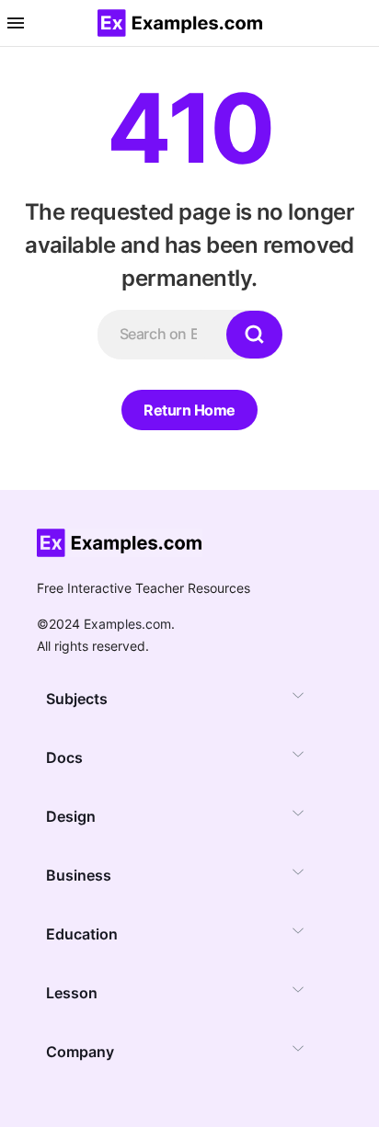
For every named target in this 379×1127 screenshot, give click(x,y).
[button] (16, 23)
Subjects (77, 698)
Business (78, 875)
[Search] (254, 335)
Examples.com (127, 624)
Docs (64, 757)
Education (82, 934)
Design (71, 816)
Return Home (189, 410)
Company (80, 1051)
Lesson (72, 993)
